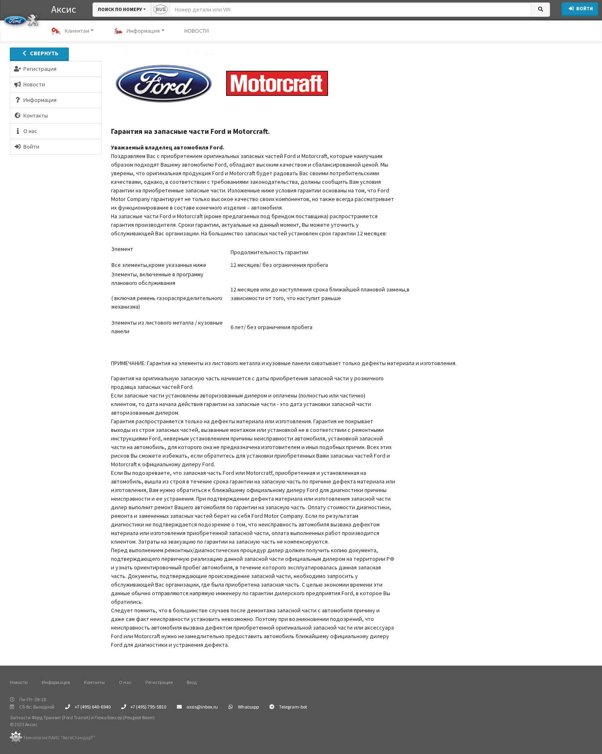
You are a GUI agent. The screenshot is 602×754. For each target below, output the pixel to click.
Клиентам (77, 30)
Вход (192, 682)
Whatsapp (248, 707)
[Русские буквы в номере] (160, 9)
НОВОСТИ (196, 30)
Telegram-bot (292, 707)
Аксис (63, 9)
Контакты (94, 682)
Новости (19, 682)
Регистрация (159, 682)
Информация (143, 30)
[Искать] (540, 9)
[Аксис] (21, 19)
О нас (125, 682)
